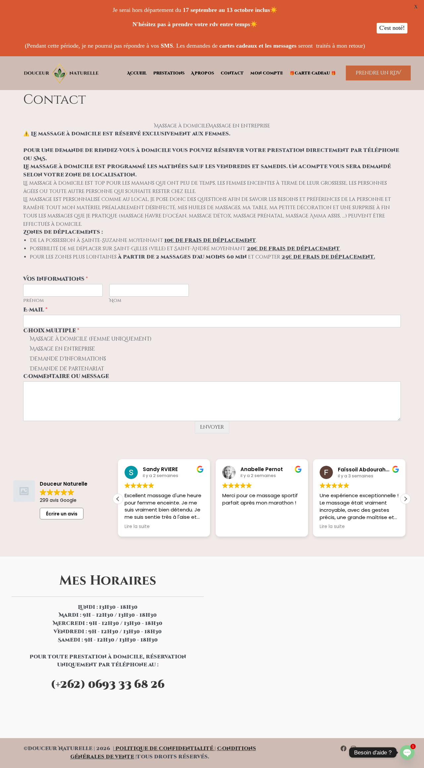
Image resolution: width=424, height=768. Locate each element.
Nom (115, 301)
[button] (378, 73)
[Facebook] (343, 748)
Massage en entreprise (62, 349)
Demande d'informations (68, 358)
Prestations (169, 73)
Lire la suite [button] (137, 527)
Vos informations (55, 279)
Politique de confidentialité (164, 748)
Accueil (137, 73)
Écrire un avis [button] (62, 513)
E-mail (35, 310)
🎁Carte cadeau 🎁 (313, 73)
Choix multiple (51, 330)
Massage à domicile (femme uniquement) (90, 339)
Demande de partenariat (67, 368)
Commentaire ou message (66, 376)
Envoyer (212, 427)
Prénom (33, 301)
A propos (202, 73)
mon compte (266, 73)
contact (232, 73)
